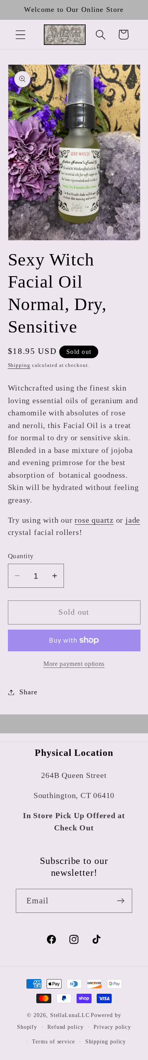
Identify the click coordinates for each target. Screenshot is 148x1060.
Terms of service (53, 1041)
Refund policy (65, 1027)
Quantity (21, 556)
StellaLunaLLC (70, 1015)
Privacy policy (112, 1027)
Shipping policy (105, 1041)
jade (133, 520)
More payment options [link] (74, 663)
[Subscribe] (120, 901)
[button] (20, 34)
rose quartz (94, 520)
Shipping (19, 365)
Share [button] (28, 692)
